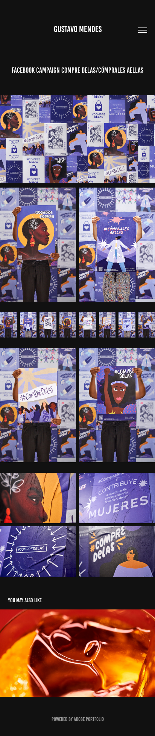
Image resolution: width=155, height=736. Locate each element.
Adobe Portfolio (89, 719)
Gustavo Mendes (78, 29)
